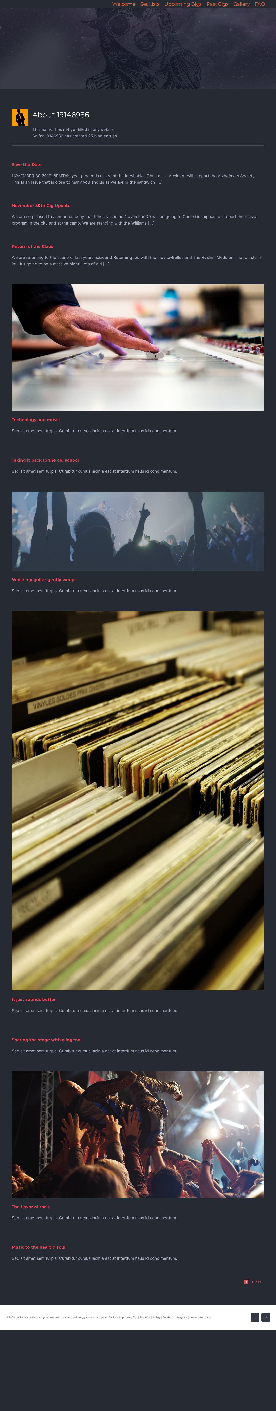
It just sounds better (34, 999)
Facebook (168, 1317)
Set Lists (113, 1317)
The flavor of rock (30, 1206)
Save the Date (27, 164)
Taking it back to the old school (45, 460)
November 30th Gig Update (41, 205)
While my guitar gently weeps (44, 579)
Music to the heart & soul (38, 1247)
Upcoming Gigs (129, 1317)
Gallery (156, 1317)
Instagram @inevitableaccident (193, 1317)
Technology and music (36, 419)
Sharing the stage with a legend (46, 1039)
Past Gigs (145, 1317)
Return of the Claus (32, 246)
